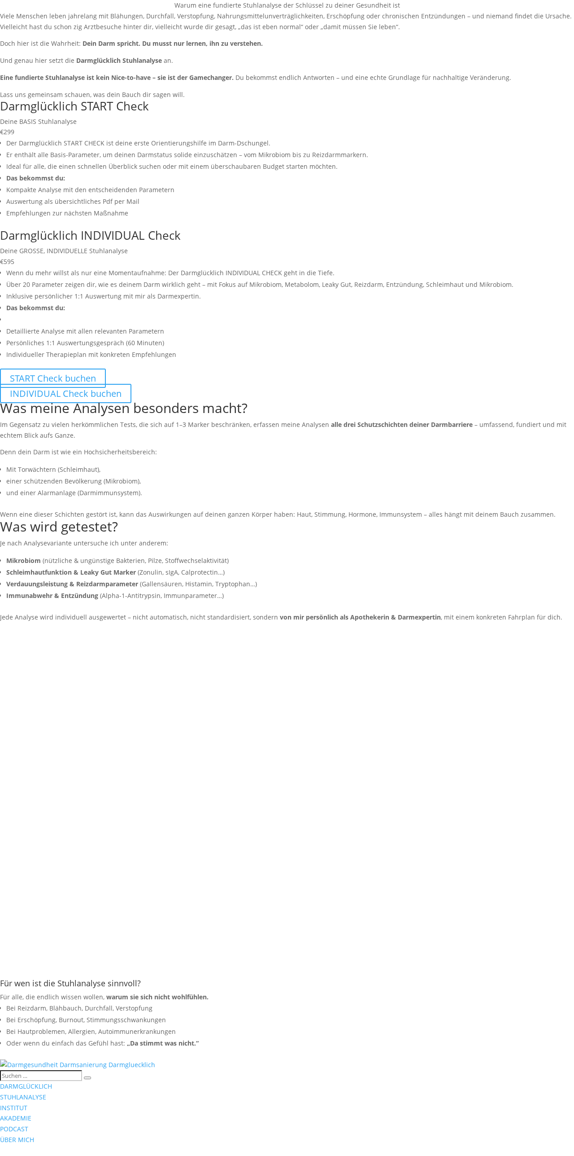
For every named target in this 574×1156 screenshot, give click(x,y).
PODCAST (14, 1129)
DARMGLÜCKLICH (26, 1086)
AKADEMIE (15, 1118)
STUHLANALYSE (23, 1097)
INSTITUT (13, 1107)
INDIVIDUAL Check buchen (66, 393)
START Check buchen (53, 378)
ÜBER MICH (17, 1139)
